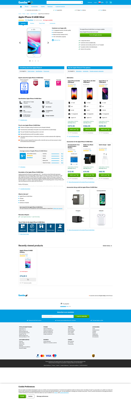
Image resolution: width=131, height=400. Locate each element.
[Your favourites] (107, 2)
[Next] (48, 42)
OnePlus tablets (71, 334)
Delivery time (21, 344)
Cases (93, 328)
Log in (95, 2)
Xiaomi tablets (71, 331)
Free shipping (75, 132)
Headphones (95, 334)
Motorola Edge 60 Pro (23, 335)
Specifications (39, 71)
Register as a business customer (50, 342)
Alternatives (79, 71)
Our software (70, 342)
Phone (26, 6)
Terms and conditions (74, 365)
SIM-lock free (57, 40)
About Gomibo (71, 341)
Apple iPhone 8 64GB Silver (43, 13)
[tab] (29, 60)
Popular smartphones (25, 327)
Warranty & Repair (22, 348)
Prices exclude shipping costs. (79, 361)
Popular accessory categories (96, 71)
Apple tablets (70, 328)
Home (19, 13)
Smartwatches (95, 335)
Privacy (53, 365)
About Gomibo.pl (47, 365)
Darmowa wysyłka (27, 282)
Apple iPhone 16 (22, 330)
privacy (56, 392)
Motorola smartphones (48, 332)
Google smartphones (48, 334)
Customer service (60, 6)
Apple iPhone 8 (34, 13)
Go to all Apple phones (74, 136)
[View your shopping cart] (111, 2)
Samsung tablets (71, 330)
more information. (79, 362)
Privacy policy (71, 344)
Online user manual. (57, 208)
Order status (21, 342)
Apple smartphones (48, 328)
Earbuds (94, 332)
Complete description (25, 188)
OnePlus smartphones (48, 331)
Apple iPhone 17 (22, 328)
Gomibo (70, 339)
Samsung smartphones (48, 330)
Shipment (21, 345)
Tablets (43, 6)
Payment (21, 341)
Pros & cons (46, 71)
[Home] (20, 6)
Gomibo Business (47, 341)
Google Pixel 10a (22, 334)
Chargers (94, 331)
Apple (28, 13)
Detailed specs (23, 120)
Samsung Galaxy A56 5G (24, 332)
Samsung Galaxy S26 (23, 331)
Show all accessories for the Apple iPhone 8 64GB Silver (81, 182)
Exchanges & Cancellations (24, 346)
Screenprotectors (95, 330)
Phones (46, 327)
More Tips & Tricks (24, 234)
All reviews (22, 167)
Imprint (57, 365)
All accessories (95, 336)
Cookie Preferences (64, 365)
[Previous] (20, 42)
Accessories (34, 6)
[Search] (82, 2)
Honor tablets (71, 332)
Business (50, 6)
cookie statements (64, 392)
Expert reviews (31, 71)
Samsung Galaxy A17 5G (24, 336)
